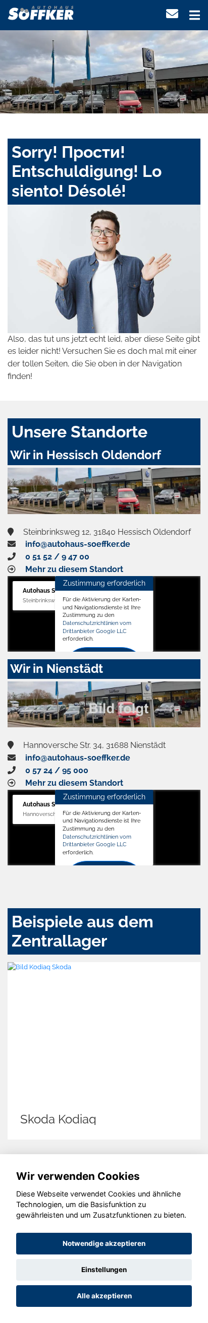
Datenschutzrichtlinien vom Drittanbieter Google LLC (97, 627)
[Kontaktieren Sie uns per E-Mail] (172, 14)
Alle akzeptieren (104, 1296)
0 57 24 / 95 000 (56, 770)
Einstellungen (104, 1270)
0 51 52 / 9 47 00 (57, 556)
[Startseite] (41, 12)
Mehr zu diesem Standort (74, 569)
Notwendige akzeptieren (104, 1243)
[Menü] (194, 15)
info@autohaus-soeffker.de (77, 544)
